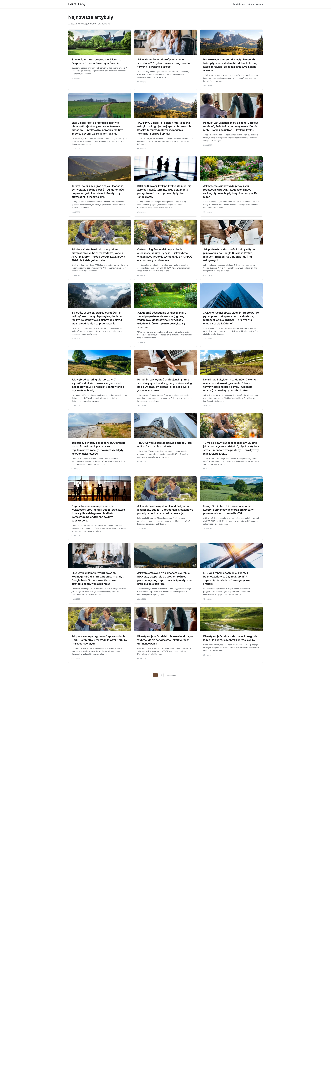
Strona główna (255, 4)
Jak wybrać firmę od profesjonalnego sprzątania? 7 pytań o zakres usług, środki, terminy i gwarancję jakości (163, 63)
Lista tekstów (238, 4)
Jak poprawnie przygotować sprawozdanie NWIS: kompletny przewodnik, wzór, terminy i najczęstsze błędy (99, 640)
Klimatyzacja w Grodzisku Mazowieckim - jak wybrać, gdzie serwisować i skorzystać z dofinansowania (165, 640)
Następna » (171, 675)
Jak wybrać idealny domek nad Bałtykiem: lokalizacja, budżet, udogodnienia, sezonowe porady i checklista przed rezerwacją (165, 510)
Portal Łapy (76, 4)
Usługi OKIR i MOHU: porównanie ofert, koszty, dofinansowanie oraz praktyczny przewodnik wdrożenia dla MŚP (228, 510)
